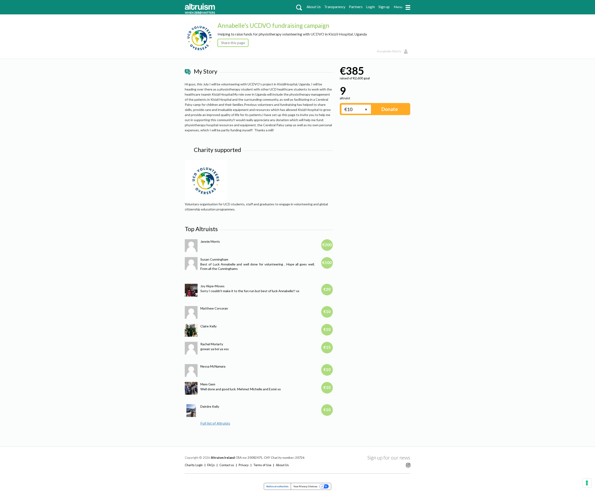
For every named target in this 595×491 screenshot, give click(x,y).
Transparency (334, 7)
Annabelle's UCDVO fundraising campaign (273, 25)
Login (370, 7)
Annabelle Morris (389, 51)
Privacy (244, 465)
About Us (314, 7)
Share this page (233, 42)
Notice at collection (277, 486)
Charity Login (194, 465)
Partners (356, 7)
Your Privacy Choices (305, 486)
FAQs (211, 465)
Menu (398, 7)
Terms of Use (262, 465)
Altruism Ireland (223, 457)
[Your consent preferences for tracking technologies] (586, 482)
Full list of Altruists (215, 423)
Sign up (384, 7)
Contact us (226, 465)
